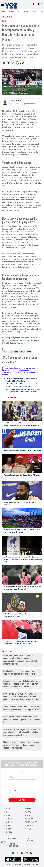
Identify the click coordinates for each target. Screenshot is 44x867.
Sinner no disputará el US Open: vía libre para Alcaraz (23, 450)
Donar (3, 11)
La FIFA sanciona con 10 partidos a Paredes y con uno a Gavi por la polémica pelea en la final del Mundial (22, 424)
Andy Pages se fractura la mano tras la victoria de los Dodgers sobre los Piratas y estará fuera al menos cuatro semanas (23, 391)
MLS (5, 352)
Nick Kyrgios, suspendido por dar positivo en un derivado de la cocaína (20, 615)
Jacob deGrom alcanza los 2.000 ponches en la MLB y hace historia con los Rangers (22, 531)
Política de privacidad (31, 840)
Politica (26, 11)
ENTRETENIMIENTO (31, 822)
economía (9, 819)
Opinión (8, 829)
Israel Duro (15, 101)
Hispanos (11, 11)
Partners (28, 829)
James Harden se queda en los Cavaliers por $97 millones (20, 503)
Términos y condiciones (13, 845)
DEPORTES (9, 826)
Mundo (41, 11)
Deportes (8, 17)
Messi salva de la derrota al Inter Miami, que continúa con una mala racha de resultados (22, 588)
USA (19, 11)
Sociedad (9, 822)
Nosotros (9, 832)
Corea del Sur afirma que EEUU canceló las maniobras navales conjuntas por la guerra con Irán (21, 720)
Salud (34, 11)
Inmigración (29, 819)
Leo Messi (13, 352)
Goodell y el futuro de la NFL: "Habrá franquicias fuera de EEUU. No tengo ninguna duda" (21, 642)
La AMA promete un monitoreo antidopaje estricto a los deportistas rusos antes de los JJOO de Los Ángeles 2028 (23, 559)
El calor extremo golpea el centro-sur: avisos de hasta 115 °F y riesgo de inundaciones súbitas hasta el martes (21, 745)
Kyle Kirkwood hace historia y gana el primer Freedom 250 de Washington (21, 380)
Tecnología (29, 826)
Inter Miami (25, 352)
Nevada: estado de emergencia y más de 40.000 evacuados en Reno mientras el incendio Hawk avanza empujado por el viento (21, 732)
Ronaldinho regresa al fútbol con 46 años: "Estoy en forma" (22, 476)
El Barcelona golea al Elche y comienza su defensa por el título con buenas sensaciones (23, 385)
